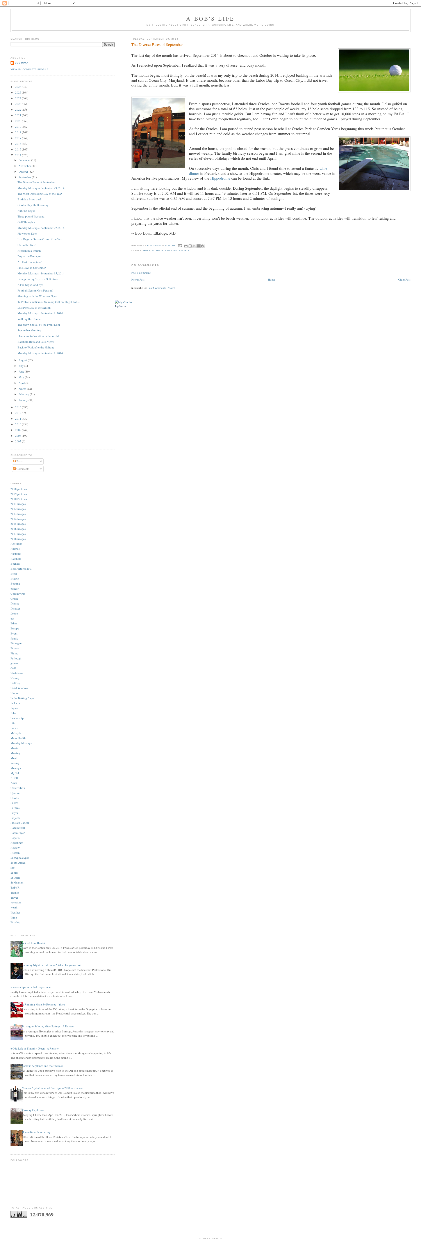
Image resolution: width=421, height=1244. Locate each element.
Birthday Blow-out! (29, 199)
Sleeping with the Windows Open (37, 296)
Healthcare (17, 673)
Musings (158, 250)
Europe (15, 628)
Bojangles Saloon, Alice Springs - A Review (48, 1026)
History (15, 678)
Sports (184, 250)
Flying (14, 653)
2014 (18, 155)
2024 (18, 98)
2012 (18, 413)
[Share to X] (194, 246)
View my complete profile (30, 69)
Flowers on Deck (27, 233)
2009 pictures (19, 494)
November (25, 166)
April (22, 383)
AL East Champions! (30, 262)
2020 (18, 121)
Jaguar (14, 708)
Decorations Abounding (36, 1132)
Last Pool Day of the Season (34, 307)
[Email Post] (180, 245)
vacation (16, 902)
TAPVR (15, 887)
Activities (16, 544)
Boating (15, 583)
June (22, 371)
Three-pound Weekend (31, 216)
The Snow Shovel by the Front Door (39, 325)
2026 (18, 87)
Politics (15, 808)
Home (271, 279)
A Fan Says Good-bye (30, 285)
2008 (18, 436)
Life (13, 723)
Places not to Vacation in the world (38, 336)
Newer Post (137, 279)
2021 (18, 115)
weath (14, 907)
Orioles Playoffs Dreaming (33, 205)
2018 (18, 132)
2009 (18, 430)
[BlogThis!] (190, 246)
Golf (146, 250)
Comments (22, 469)
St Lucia (15, 878)
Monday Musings (21, 743)
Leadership (17, 718)
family (14, 638)
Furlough (16, 658)
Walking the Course (29, 319)
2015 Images (18, 524)
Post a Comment (141, 273)
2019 (18, 127)
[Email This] (186, 246)
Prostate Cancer (20, 823)
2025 (18, 92)
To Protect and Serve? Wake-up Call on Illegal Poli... (49, 302)
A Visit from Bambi (33, 943)
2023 (18, 104)
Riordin (15, 853)
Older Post (404, 279)
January (24, 400)
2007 (18, 441)
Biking (15, 579)
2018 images (18, 539)
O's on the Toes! (27, 245)
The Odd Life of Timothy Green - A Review (33, 1048)
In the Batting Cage (22, 698)
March (23, 389)
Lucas (14, 728)
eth (12, 618)
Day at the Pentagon (29, 256)
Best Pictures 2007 (22, 569)
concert (15, 588)
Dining (15, 603)
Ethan (14, 623)
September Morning (29, 330)
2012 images (18, 509)
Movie (14, 748)
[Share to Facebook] (198, 246)
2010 (18, 424)
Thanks (15, 892)
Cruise (14, 599)
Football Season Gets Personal (35, 290)
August (23, 360)
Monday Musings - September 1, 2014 (40, 353)
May (22, 377)
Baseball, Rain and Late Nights (36, 342)
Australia (16, 554)
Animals (15, 549)
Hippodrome (220, 178)
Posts (19, 461)
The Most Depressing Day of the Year (40, 194)
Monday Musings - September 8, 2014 (40, 313)
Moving (15, 753)
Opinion (15, 793)
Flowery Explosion (33, 1110)
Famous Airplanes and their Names (42, 1066)
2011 (18, 419)
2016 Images (18, 529)
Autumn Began (27, 211)
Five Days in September (32, 268)
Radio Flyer (18, 833)
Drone (14, 613)
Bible (14, 574)
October (24, 171)
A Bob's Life (210, 18)
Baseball (16, 559)
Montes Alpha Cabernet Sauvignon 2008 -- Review (52, 1088)
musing (15, 763)
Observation (18, 788)
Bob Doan (154, 245)
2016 (18, 144)
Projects (15, 818)
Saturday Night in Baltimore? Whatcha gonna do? (51, 965)
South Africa (18, 862)
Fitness (15, 648)
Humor (15, 693)
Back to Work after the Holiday (36, 347)
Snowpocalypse (20, 858)
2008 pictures (19, 489)
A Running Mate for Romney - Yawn (43, 1004)
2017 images (18, 534)
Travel (14, 897)
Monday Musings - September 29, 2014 (41, 188)
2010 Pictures (19, 499)
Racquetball (18, 828)
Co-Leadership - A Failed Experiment (29, 987)
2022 (18, 109)
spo (13, 867)
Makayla (16, 733)
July (21, 366)
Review (15, 848)
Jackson (15, 703)
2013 (18, 407)
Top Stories (120, 306)
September (25, 177)
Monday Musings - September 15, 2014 (41, 273)
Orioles (171, 250)
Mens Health (18, 738)
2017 (18, 138)
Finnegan (16, 643)
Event (14, 633)
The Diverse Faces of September (36, 182)
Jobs (13, 713)
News (14, 783)
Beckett (15, 563)
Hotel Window (19, 688)
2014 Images (18, 519)
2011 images (18, 504)
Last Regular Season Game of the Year (40, 239)
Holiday (15, 683)
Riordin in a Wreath (29, 251)
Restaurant (17, 843)
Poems (14, 803)
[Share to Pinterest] (202, 246)
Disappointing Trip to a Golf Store (38, 279)
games (14, 663)
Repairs (15, 838)
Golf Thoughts (26, 222)
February (24, 394)
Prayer (14, 813)
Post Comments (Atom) (161, 288)
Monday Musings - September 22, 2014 (41, 228)
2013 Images (18, 514)
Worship (15, 922)
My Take (16, 773)
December (25, 160)
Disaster (15, 608)
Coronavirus (18, 593)
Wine (14, 917)
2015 (18, 149)
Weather (15, 912)
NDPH (14, 778)
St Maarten (17, 882)
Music (14, 758)
